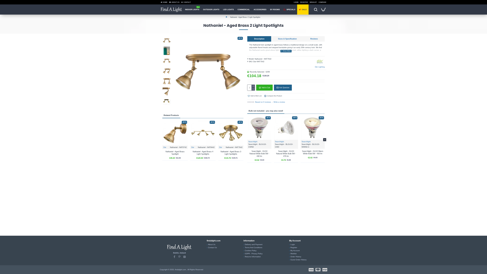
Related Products (171, 115)
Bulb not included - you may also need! (266, 111)
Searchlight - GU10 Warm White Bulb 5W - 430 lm (312, 152)
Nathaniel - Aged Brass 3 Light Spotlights (231, 152)
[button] (166, 37)
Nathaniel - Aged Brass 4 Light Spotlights (203, 152)
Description (259, 39)
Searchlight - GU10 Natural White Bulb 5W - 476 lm (286, 153)
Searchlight (252, 142)
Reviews (314, 39)
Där (164, 147)
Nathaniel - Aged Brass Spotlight (175, 152)
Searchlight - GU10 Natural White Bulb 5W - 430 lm (259, 153)
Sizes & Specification (287, 39)
